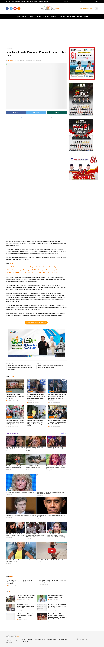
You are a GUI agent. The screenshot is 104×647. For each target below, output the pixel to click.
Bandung (23, 1)
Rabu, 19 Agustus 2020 (22, 60)
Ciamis (27, 1)
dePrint (23, 639)
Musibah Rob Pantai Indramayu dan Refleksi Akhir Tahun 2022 (25, 606)
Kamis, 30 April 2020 (22, 619)
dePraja (30, 16)
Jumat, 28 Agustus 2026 (54, 402)
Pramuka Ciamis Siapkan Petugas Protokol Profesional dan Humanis (15, 396)
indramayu (46, 1)
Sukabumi (40, 1)
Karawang (11, 1)
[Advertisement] (52, 33)
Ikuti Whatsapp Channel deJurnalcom (36, 322)
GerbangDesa (71, 16)
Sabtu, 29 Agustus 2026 (12, 400)
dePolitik (38, 16)
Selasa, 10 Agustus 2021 (55, 610)
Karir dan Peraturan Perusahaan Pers (57, 639)
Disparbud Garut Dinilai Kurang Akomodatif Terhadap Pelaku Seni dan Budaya (57, 606)
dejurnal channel (82, 16)
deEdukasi (46, 16)
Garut (7, 1)
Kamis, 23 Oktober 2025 (23, 599)
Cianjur (31, 1)
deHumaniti (61, 16)
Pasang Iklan (26, 641)
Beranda (17, 16)
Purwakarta (17, 1)
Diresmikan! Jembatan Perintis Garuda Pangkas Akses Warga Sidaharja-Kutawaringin (32, 267)
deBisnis (53, 16)
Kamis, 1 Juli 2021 (43, 584)
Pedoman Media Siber (39, 639)
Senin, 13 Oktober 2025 (54, 621)
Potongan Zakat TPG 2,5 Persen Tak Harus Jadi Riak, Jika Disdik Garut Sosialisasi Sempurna (19, 582)
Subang (35, 1)
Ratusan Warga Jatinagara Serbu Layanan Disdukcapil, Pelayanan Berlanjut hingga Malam (33, 270)
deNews (24, 16)
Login (97, 1)
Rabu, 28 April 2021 (12, 585)
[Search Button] (80, 1)
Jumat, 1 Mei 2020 (53, 599)
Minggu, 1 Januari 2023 (23, 610)
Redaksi (30, 639)
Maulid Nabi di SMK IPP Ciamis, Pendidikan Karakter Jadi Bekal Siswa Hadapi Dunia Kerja (33, 273)
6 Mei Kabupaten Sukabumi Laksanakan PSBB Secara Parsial (25, 615)
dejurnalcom (10, 60)
